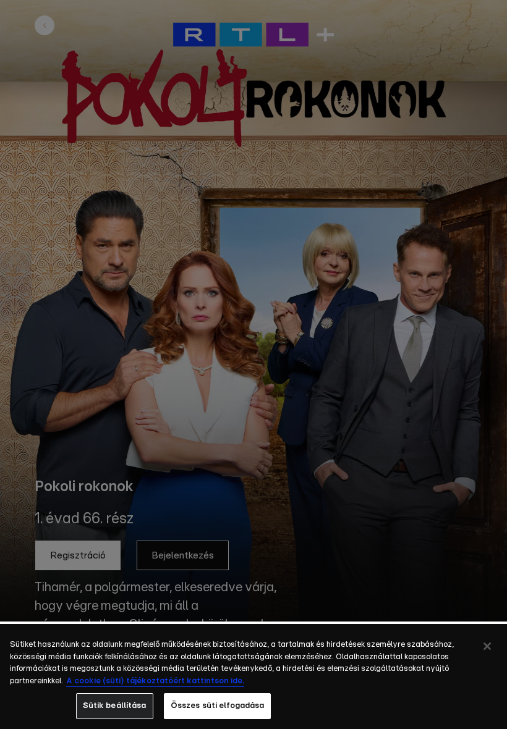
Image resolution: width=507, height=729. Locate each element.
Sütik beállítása (115, 706)
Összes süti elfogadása (218, 706)
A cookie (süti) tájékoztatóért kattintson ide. (155, 681)
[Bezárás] (487, 646)
